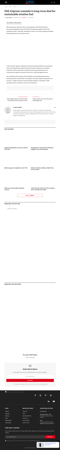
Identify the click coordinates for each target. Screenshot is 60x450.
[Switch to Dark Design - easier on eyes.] (52, 2)
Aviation (24, 17)
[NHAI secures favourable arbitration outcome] (16, 179)
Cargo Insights (9, 17)
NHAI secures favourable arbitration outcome (14, 188)
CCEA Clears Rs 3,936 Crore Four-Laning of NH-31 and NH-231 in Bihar (43, 188)
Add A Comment (30, 195)
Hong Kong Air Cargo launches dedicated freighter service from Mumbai (42, 148)
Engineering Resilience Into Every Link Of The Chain (16, 148)
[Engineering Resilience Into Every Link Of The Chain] (16, 139)
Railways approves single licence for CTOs (16, 168)
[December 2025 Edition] (30, 321)
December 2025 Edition (30, 355)
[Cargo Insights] (30, 2)
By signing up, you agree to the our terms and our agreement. (31, 384)
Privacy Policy (39, 384)
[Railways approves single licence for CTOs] (16, 159)
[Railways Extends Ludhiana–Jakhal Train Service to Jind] (43, 159)
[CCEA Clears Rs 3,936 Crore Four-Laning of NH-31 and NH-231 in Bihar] (43, 179)
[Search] (54, 2)
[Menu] (6, 2)
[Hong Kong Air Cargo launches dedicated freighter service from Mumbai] (43, 139)
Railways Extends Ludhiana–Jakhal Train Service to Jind (42, 168)
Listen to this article (15, 22)
